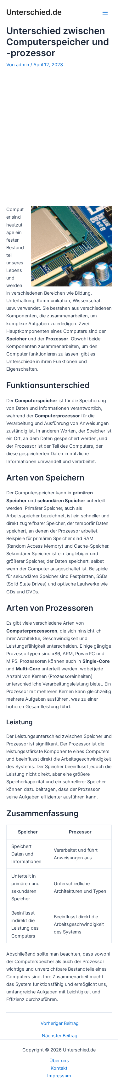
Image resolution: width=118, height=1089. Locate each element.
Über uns (59, 1060)
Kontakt (59, 1068)
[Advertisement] (59, 136)
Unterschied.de (34, 12)
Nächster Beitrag (59, 1035)
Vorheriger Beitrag (60, 1023)
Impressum (59, 1076)
